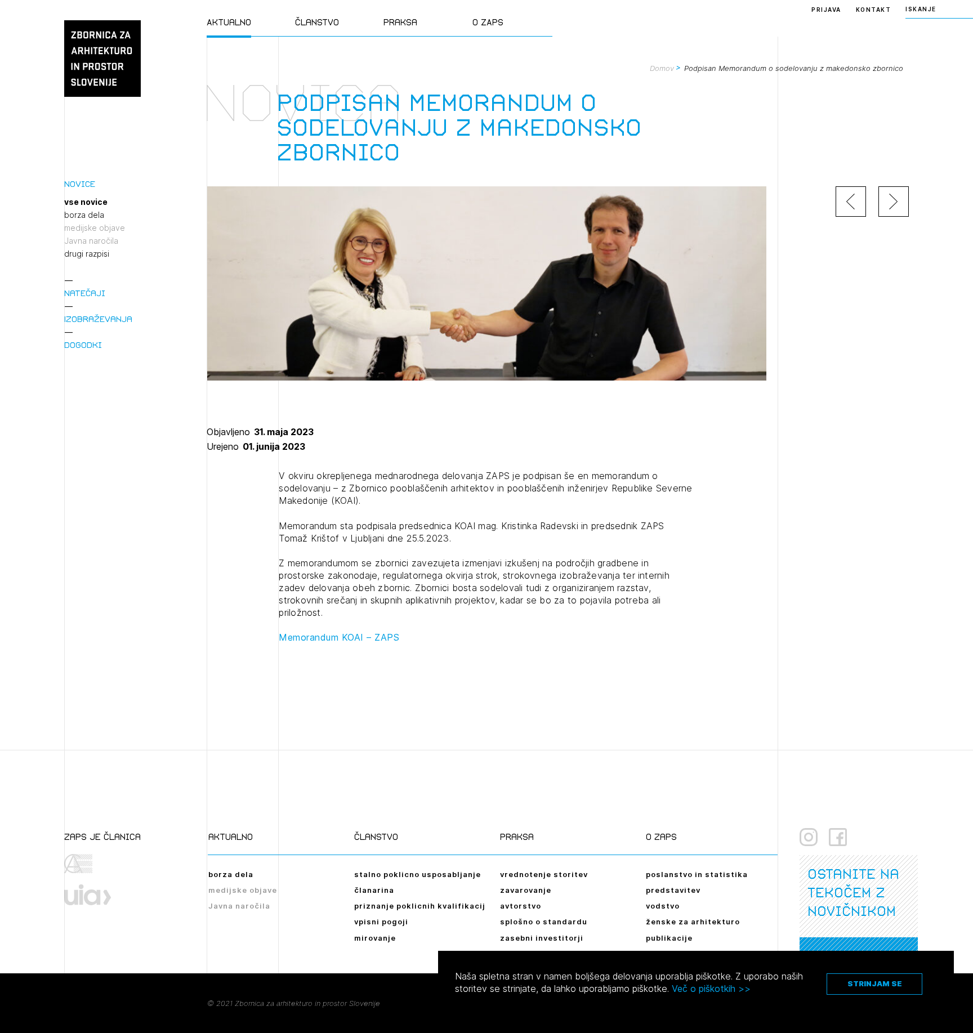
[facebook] (838, 837)
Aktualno (229, 22)
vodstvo (663, 906)
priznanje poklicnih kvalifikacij (419, 906)
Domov (662, 68)
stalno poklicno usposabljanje (417, 874)
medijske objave (94, 228)
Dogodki (83, 345)
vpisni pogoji (381, 921)
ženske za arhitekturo (693, 921)
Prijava (826, 10)
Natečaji (84, 293)
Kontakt (873, 10)
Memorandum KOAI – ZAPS (339, 637)
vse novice (86, 202)
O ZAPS (487, 22)
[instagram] (809, 837)
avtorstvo (520, 906)
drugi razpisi (86, 254)
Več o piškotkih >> (711, 988)
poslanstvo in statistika (697, 874)
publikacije (669, 938)
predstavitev (673, 890)
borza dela (84, 215)
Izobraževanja (98, 319)
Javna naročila (91, 241)
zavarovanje (525, 890)
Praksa (400, 22)
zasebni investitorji (541, 938)
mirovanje (375, 938)
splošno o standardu (543, 921)
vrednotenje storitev (544, 874)
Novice (79, 184)
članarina (374, 890)
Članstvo (317, 22)
